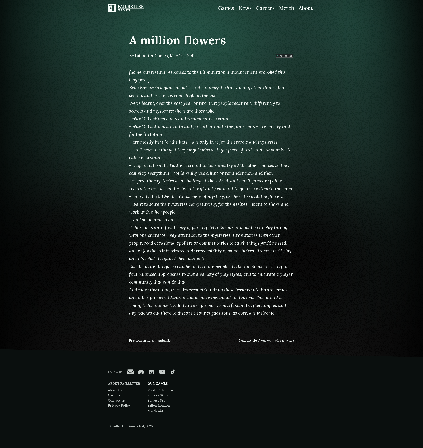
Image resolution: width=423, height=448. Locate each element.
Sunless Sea (156, 400)
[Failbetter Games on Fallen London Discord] (141, 372)
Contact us (116, 400)
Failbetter (285, 55)
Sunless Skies (158, 395)
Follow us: (115, 372)
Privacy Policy (119, 405)
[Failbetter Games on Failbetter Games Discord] (151, 372)
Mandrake (155, 410)
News (245, 8)
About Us (115, 390)
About (305, 8)
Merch (286, 8)
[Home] (126, 8)
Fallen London (159, 405)
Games (226, 8)
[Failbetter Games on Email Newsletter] (130, 372)
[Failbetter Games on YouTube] (162, 372)
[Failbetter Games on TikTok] (173, 372)
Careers (265, 8)
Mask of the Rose (161, 390)
